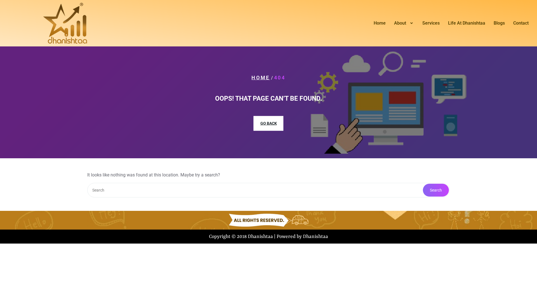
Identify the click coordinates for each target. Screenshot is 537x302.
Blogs (499, 23)
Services (431, 23)
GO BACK (268, 123)
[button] (404, 23)
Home (380, 23)
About (400, 23)
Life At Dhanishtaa (466, 23)
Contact (521, 23)
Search (436, 190)
